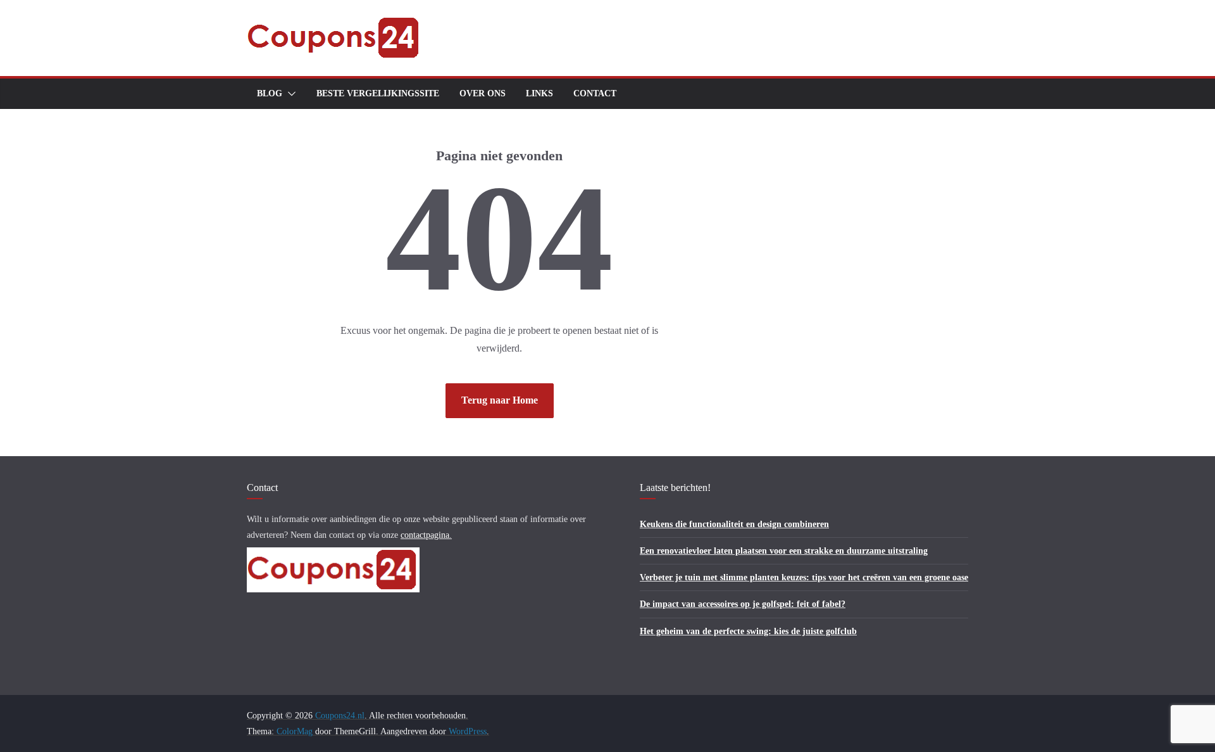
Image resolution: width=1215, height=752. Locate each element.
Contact (594, 93)
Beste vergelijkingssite (377, 93)
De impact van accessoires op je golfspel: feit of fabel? (742, 604)
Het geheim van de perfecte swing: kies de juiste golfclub (748, 631)
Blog (269, 93)
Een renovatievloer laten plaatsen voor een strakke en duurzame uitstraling (784, 551)
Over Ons (482, 93)
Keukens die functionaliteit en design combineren (734, 524)
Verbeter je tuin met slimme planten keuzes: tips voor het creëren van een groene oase (804, 577)
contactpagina (425, 535)
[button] (289, 94)
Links (539, 93)
